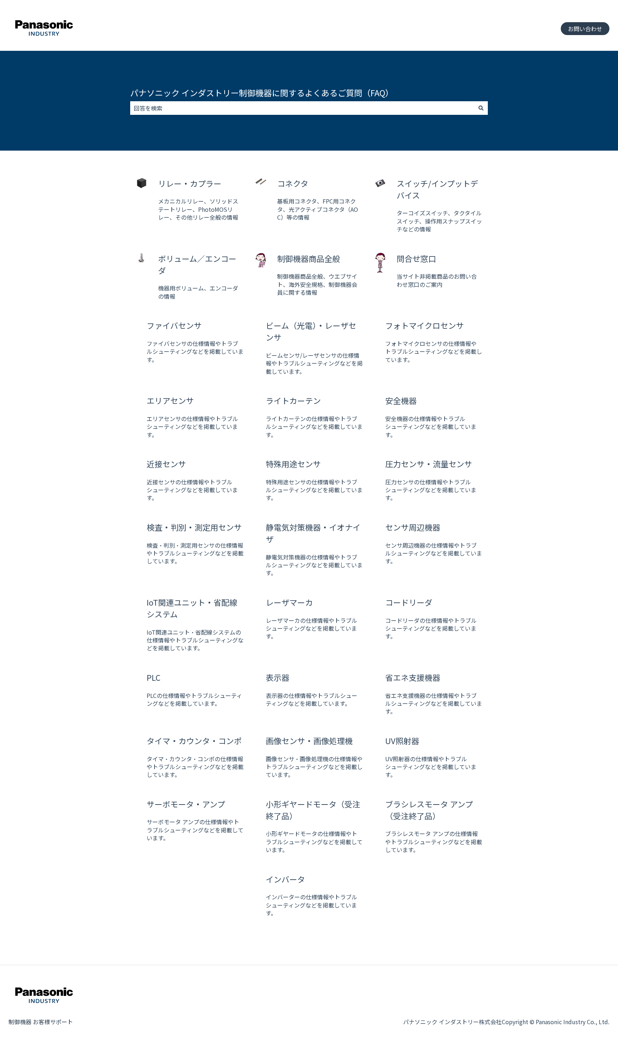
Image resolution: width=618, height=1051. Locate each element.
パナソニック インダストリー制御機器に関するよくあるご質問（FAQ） (261, 93)
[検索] (481, 108)
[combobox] (302, 108)
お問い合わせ (585, 28)
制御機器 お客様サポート (41, 1021)
